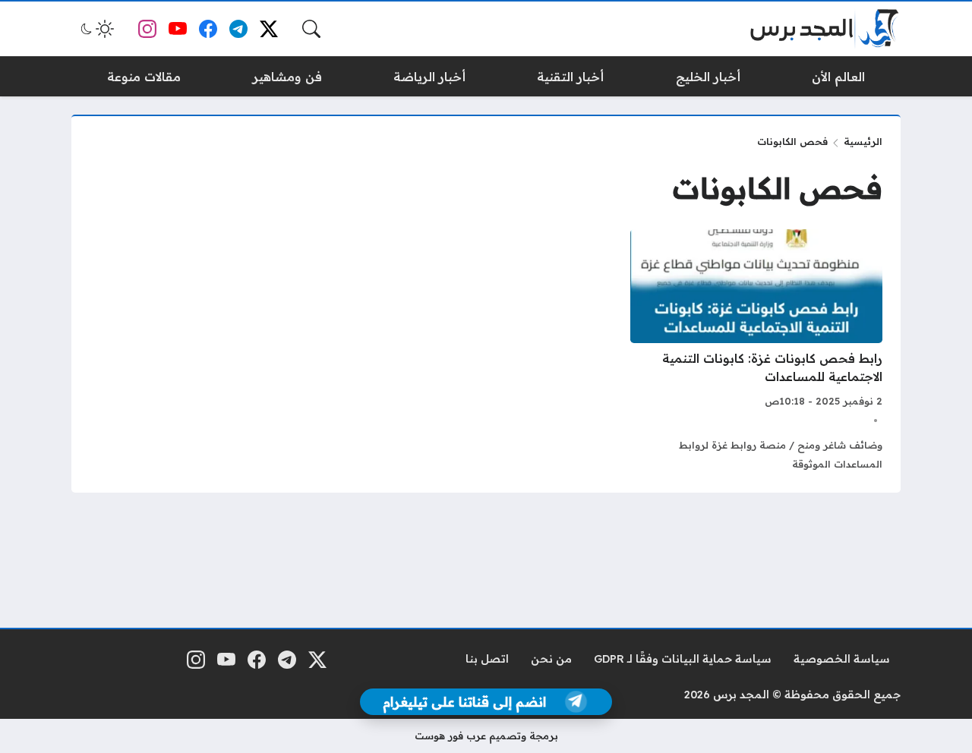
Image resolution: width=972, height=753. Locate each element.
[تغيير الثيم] (95, 29)
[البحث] (311, 29)
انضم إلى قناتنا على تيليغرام (464, 702)
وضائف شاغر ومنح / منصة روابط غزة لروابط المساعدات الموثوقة (780, 455)
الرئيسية (863, 141)
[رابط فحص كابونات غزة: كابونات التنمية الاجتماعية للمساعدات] (756, 351)
